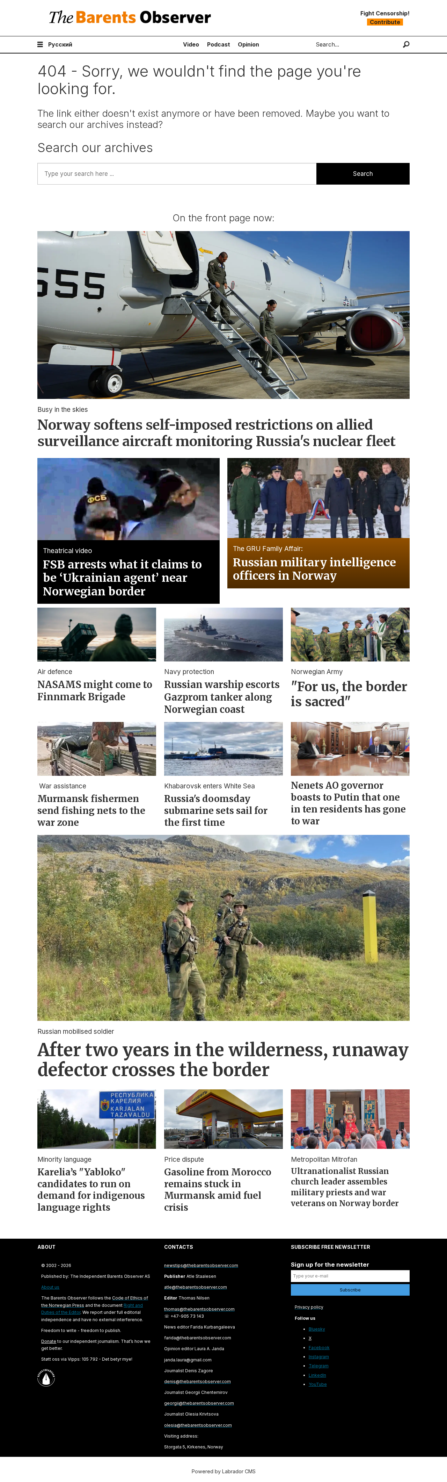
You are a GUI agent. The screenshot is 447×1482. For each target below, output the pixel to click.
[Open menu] (40, 45)
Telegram (319, 1365)
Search (363, 173)
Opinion (248, 44)
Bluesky (317, 1329)
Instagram (319, 1356)
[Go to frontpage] (131, 18)
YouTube (318, 1384)
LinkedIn (317, 1375)
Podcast (218, 44)
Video (191, 44)
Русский (60, 44)
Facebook (319, 1347)
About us (50, 1287)
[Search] (406, 45)
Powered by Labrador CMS (224, 1471)
